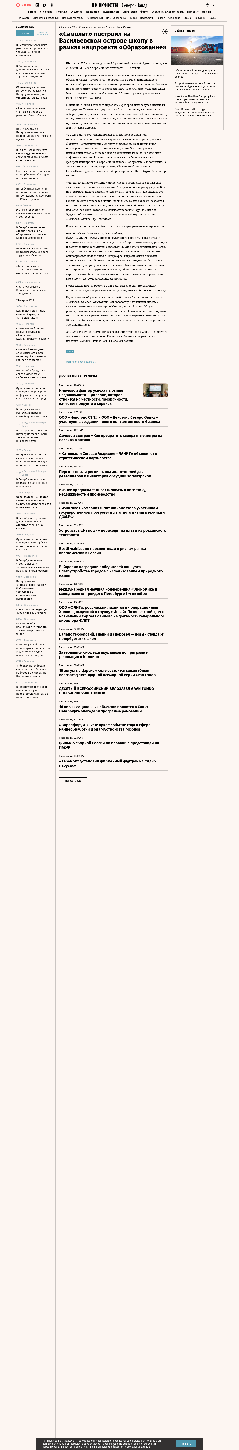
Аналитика (174, 18)
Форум (144, 11)
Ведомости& (147, 18)
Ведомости (23, 18)
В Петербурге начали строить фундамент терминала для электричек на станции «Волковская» (33, 565)
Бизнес (32, 11)
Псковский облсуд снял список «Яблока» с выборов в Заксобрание (31, 374)
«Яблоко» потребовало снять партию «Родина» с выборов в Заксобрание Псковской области (32, 671)
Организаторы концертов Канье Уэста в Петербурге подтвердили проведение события (32, 544)
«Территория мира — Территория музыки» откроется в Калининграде (32, 270)
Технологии (92, 11)
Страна (188, 18)
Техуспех (200, 18)
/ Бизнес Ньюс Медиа (118, 27)
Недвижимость (110, 11)
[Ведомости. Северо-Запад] (134, 5)
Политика (61, 11)
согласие (95, 1443)
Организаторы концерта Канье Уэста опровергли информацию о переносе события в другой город (32, 393)
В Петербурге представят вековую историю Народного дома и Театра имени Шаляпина (32, 692)
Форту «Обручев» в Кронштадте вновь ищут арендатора (31, 290)
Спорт (161, 18)
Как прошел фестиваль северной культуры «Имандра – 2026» (30, 314)
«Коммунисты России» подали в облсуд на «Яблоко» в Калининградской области (32, 333)
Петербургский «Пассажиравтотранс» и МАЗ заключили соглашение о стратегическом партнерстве (31, 590)
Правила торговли (72, 18)
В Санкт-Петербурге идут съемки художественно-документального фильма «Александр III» (32, 155)
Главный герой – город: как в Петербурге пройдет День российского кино (33, 174)
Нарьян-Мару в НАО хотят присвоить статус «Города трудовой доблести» (32, 252)
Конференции (95, 18)
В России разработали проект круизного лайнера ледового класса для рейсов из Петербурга (33, 650)
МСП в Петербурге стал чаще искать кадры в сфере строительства (33, 213)
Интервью (193, 11)
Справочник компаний (46, 18)
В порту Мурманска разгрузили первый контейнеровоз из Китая (31, 413)
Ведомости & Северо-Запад (168, 11)
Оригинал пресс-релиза (80, 361)
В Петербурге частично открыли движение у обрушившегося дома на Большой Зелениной (31, 232)
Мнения (206, 11)
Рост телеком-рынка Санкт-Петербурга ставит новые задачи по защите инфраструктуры (33, 436)
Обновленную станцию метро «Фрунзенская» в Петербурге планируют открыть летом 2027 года (31, 92)
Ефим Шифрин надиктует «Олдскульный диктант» (32, 611)
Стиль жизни (130, 11)
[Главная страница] (104, 5)
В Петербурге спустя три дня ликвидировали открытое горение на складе (31, 523)
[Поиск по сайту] (214, 5)
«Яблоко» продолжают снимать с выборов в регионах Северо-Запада (31, 112)
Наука (212, 18)
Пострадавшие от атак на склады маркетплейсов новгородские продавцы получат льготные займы (31, 460)
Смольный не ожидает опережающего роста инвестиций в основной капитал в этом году (31, 354)
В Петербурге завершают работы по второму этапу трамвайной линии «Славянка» (32, 50)
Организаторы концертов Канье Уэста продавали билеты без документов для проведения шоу (33, 502)
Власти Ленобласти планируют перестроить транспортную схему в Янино (31, 629)
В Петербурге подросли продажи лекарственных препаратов (31, 483)
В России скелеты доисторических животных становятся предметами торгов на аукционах (32, 71)
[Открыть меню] (222, 5)
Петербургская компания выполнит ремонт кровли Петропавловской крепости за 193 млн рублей (33, 194)
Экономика (46, 11)
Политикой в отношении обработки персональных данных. (116, 1446)
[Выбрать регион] (207, 5)
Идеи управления (116, 18)
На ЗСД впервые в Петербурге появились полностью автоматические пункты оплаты (33, 134)
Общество (76, 11)
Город (133, 18)
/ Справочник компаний (91, 27)
